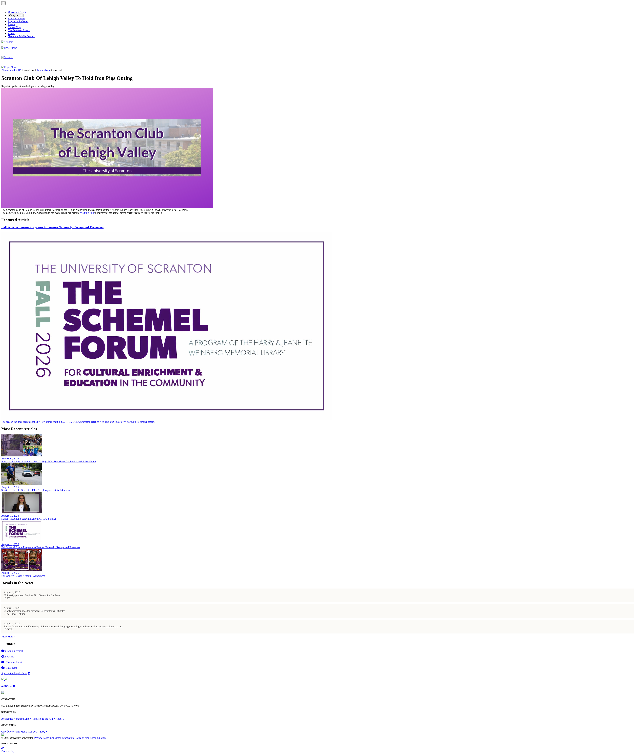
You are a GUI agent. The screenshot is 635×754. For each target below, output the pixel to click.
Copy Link (57, 70)
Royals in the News (18, 21)
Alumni (5, 70)
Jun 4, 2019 (15, 70)
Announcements (16, 18)
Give (4, 731)
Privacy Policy (41, 737)
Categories (14, 15)
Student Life (22, 718)
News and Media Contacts (23, 731)
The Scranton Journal (19, 30)
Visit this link (87, 212)
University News (17, 12)
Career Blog (14, 27)
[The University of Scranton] (7, 42)
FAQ (42, 731)
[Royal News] (9, 47)
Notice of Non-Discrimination (90, 737)
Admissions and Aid (42, 718)
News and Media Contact (21, 36)
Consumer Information (62, 737)
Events (11, 24)
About (11, 33)
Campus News (43, 70)
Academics (7, 718)
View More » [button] (8, 636)
